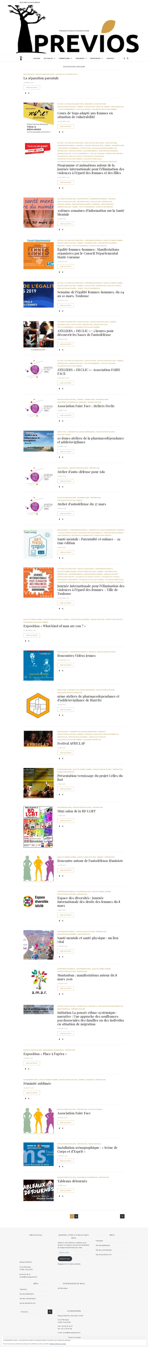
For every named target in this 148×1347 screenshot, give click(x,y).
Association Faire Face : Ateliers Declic (86, 406)
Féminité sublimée (37, 1083)
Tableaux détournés (72, 1181)
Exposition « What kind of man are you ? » (54, 626)
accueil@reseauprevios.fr (28, 1277)
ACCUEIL (37, 58)
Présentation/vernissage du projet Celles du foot (90, 777)
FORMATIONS (64, 58)
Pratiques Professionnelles (104, 148)
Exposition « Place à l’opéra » (45, 1054)
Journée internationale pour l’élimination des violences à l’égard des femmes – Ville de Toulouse (91, 590)
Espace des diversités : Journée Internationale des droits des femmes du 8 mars (88, 902)
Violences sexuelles (108, 161)
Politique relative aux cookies (57, 1344)
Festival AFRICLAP (71, 743)
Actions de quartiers (74, 104)
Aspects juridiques (85, 569)
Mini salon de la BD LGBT (76, 811)
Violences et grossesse (93, 156)
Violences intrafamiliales (68, 161)
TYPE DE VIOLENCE (83, 109)
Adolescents (29, 74)
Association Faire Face (74, 1113)
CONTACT (110, 58)
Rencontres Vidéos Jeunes (76, 655)
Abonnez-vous (65, 1259)
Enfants (80, 145)
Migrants (89, 734)
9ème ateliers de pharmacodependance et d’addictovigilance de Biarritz (88, 698)
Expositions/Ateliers (45, 74)
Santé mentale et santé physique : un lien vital (87, 940)
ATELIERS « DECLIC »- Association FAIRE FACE (88, 371)
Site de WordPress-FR (103, 1255)
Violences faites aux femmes (104, 109)
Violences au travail (110, 577)
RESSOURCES (95, 58)
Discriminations (64, 769)
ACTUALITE (48, 58)
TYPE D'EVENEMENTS (67, 109)
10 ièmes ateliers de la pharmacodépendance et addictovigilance (90, 440)
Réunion (96, 204)
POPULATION (90, 107)
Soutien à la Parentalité (66, 74)
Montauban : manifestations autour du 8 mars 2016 (87, 977)
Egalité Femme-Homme (113, 240)
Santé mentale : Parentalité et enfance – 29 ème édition (88, 541)
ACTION (60, 104)
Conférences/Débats (66, 145)
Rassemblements (91, 151)
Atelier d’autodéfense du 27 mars (81, 504)
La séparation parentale (41, 78)
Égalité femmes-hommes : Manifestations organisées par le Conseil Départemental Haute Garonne (88, 253)
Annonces (89, 104)
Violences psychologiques (93, 582)
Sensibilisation (64, 153)
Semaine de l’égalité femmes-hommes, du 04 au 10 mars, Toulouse (90, 294)
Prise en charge (103, 107)
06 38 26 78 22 (25, 1274)
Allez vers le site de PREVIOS (30, 2)
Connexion (99, 1241)
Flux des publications (103, 1245)
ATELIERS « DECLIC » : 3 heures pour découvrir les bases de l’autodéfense (85, 333)
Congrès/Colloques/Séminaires (81, 432)
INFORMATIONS (118, 145)
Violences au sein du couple (69, 156)
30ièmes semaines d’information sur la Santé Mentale (90, 212)
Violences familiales (92, 159)
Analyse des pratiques (94, 143)
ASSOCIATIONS (100, 104)
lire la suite (31, 87)
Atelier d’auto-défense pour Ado (81, 471)
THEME (74, 207)
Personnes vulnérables (69, 148)
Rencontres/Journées (108, 151)
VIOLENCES (80, 58)
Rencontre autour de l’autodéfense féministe (90, 860)
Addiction (61, 432)
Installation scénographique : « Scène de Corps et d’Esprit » (87, 1149)
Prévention (62, 151)
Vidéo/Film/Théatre (114, 153)
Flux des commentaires (104, 1250)
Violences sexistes (90, 161)
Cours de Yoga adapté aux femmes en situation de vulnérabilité (85, 115)
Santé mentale (117, 107)
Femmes (80, 107)
